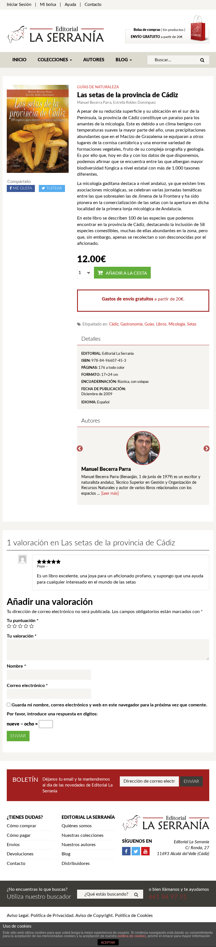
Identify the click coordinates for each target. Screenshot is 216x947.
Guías (149, 324)
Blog (122, 60)
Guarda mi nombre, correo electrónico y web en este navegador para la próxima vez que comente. (109, 705)
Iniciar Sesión (19, 5)
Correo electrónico (27, 685)
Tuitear (54, 188)
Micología (176, 324)
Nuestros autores (79, 844)
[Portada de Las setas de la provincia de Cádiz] (38, 128)
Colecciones (53, 60)
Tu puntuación (23, 620)
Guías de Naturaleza (98, 87)
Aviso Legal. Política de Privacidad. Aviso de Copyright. (60, 915)
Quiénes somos (77, 826)
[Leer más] (110, 494)
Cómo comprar (21, 826)
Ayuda (70, 5)
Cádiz (113, 324)
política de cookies (132, 936)
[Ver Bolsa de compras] (167, 42)
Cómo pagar (19, 835)
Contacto (93, 5)
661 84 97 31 (168, 897)
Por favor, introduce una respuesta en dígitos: (52, 714)
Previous (79, 448)
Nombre (16, 666)
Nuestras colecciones (83, 835)
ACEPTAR (108, 942)
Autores (93, 60)
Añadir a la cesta (126, 273)
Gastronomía (131, 324)
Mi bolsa (48, 5)
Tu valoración (22, 636)
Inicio (19, 60)
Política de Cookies (134, 915)
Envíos (13, 844)
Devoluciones (20, 854)
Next (206, 448)
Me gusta (22, 188)
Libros (161, 324)
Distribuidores (76, 863)
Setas (191, 324)
